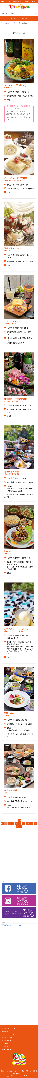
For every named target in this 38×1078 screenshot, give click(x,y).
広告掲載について (8, 1043)
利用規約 (5, 1031)
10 (28, 823)
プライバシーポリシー (9, 1034)
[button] (36, 13)
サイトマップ (6, 1040)
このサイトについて (8, 1028)
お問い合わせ (6, 1049)
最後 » (19, 826)
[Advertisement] (19, 860)
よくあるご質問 (7, 1037)
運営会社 (5, 1046)
